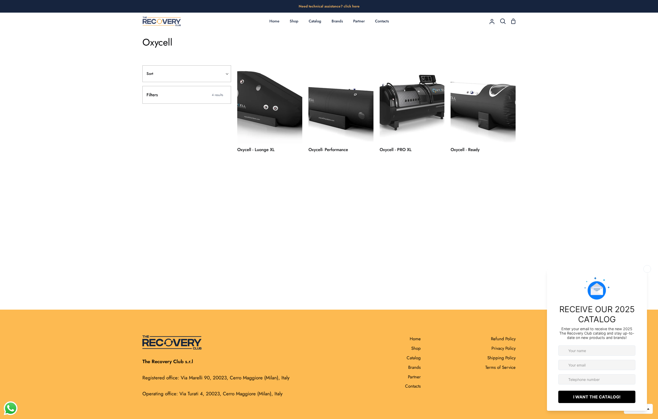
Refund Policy (503, 339)
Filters (185, 95)
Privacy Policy (503, 348)
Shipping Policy (501, 358)
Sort (150, 73)
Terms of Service (500, 367)
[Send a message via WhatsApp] (11, 408)
